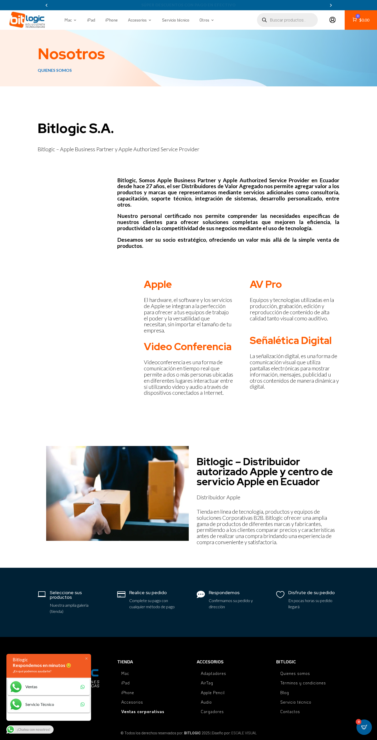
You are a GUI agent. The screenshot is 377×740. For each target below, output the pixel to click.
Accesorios (132, 702)
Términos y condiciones (303, 682)
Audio (206, 702)
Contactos (290, 711)
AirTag (207, 682)
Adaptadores (213, 673)
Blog (284, 692)
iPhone (111, 20)
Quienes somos (295, 673)
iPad (91, 20)
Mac (68, 20)
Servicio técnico (175, 20)
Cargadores (212, 711)
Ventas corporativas (142, 711)
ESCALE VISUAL (244, 733)
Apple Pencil (213, 692)
